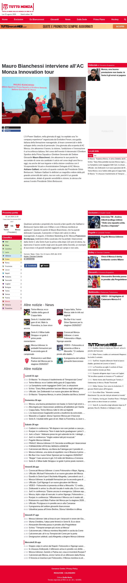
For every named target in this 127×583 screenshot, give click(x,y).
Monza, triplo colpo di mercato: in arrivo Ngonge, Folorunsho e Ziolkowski (61, 494)
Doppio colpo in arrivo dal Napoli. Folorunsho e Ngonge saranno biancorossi (62, 546)
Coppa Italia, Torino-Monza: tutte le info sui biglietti (74, 312)
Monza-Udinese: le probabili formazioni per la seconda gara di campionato (61, 479)
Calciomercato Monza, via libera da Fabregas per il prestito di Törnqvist (60, 449)
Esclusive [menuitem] (18, 19)
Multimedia (94, 292)
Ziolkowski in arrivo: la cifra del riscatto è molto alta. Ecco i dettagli (58, 488)
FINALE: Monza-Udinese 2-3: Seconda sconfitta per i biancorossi (57, 443)
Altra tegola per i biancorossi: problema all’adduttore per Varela (56, 407)
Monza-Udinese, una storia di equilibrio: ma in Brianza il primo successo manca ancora (67, 452)
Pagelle (92, 233)
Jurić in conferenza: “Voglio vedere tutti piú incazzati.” (52, 437)
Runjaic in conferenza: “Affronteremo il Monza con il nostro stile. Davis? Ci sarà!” (64, 497)
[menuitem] (125, 19)
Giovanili (93, 272)
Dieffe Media (67, 577)
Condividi (31, 266)
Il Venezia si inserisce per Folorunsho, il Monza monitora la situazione (59, 558)
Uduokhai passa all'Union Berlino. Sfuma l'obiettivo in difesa (55, 509)
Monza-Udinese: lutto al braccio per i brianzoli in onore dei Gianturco (59, 519)
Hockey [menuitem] (115, 19)
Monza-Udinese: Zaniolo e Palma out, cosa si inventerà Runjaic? (57, 552)
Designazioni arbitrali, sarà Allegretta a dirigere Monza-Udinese (56, 537)
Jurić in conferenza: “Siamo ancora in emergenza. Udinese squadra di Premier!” (64, 491)
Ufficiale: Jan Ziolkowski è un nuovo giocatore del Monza (54, 391)
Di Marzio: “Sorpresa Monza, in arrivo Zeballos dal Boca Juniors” (57, 394)
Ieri (95, 155)
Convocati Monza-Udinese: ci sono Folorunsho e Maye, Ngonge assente (61, 470)
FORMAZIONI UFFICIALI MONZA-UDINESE (48, 446)
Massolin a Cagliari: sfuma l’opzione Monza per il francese (54, 416)
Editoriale (93, 65)
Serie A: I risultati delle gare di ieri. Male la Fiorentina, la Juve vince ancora (61, 419)
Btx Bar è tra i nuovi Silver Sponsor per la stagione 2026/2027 (73, 322)
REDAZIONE (58, 573)
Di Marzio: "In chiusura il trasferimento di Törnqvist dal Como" (56, 380)
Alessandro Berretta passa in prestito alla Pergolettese (52, 525)
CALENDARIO (70, 573)
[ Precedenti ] (12, 232)
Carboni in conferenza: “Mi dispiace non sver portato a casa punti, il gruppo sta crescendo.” (68, 428)
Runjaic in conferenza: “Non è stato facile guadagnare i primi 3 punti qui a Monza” (64, 431)
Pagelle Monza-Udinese (39, 440)
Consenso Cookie (58, 569)
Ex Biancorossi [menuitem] (37, 19)
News (33, 254)
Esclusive (93, 213)
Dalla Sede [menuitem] (82, 19)
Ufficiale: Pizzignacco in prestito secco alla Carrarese (52, 503)
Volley (91, 252)
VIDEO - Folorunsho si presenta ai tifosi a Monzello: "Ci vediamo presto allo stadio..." (66, 485)
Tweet (45, 266)
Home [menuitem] (5, 19)
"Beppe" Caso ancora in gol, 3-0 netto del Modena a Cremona (56, 458)
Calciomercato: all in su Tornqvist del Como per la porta (53, 534)
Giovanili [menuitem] (54, 19)
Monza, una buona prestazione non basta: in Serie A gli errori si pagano (60, 404)
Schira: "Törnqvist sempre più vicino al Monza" (49, 528)
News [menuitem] (67, 19)
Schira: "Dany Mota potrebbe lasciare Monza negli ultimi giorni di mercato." (61, 389)
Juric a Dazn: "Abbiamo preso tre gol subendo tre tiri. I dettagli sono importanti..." (64, 434)
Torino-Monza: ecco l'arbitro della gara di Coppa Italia (40, 312)
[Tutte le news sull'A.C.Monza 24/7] (18, 7)
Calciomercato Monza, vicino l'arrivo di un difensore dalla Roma (57, 555)
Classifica (7, 237)
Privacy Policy (72, 569)
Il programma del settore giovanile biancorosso (49, 506)
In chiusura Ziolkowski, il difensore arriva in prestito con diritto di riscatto (60, 549)
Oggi (90, 155)
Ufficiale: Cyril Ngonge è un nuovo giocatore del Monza (53, 482)
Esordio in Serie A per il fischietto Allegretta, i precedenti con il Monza (59, 476)
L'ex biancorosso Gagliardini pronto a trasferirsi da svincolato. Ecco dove (60, 413)
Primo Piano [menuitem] (99, 19)
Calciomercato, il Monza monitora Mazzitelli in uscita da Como (56, 531)
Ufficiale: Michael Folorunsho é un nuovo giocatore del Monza (56, 473)
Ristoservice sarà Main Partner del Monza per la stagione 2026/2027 (42, 361)
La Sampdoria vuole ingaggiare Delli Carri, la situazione (53, 386)
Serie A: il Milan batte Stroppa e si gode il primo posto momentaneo (58, 461)
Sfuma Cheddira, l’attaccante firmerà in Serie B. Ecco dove (54, 522)
